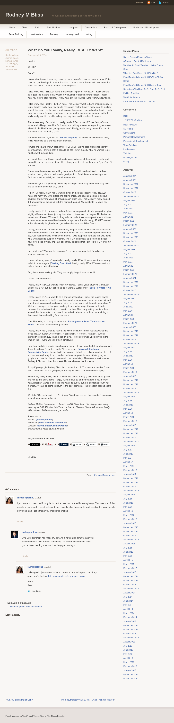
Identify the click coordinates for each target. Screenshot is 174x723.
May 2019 (128, 360)
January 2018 (129, 425)
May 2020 (128, 311)
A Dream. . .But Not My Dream (137, 61)
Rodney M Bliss (24, 15)
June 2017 (128, 454)
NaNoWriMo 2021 (133, 120)
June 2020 (128, 307)
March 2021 (128, 270)
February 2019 (130, 372)
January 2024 (129, 176)
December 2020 (130, 282)
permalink (37, 498)
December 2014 (130, 576)
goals (15, 58)
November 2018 (130, 384)
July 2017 (127, 450)
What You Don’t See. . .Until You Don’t (140, 73)
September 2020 (131, 294)
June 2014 (128, 601)
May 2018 (128, 409)
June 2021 (128, 258)
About (25, 27)
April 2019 (128, 364)
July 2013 (127, 646)
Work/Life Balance (131, 97)
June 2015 (128, 552)
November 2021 (130, 237)
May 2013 (128, 654)
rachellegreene (25, 497)
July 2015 (127, 548)
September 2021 (131, 245)
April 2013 (128, 658)
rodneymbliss (29, 532)
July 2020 (127, 302)
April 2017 (128, 462)
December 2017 (130, 429)
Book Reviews (54, 27)
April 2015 (128, 560)
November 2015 (130, 531)
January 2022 (129, 229)
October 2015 (129, 535)
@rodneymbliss (44, 419)
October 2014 (129, 584)
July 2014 (127, 597)
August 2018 (129, 396)
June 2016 (128, 503)
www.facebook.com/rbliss (52, 422)
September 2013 (131, 638)
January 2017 (129, 474)
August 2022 (129, 200)
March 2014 (128, 613)
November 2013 (130, 629)
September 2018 (131, 392)
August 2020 (129, 298)
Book (37, 27)
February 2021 (130, 274)
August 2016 (129, 495)
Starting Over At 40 (61, 263)
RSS (153, 2)
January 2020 (129, 327)
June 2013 (128, 650)
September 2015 (131, 539)
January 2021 (129, 278)
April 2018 (128, 413)
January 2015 (129, 572)
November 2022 (130, 188)
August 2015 (129, 544)
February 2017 (130, 470)
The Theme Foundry (55, 716)
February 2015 (130, 568)
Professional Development (146, 27)
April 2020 (128, 315)
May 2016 (128, 507)
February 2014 (130, 617)
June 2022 (128, 209)
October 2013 (129, 633)
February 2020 (130, 323)
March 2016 (128, 515)
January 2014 (129, 621)
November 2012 (130, 678)
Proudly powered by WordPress (18, 716)
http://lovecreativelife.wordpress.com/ (66, 576)
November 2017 (130, 433)
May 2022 (128, 213)
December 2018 (130, 380)
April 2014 (128, 609)
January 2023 (129, 180)
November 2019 (130, 335)
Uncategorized (72, 34)
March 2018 (128, 417)
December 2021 (130, 233)
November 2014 (130, 580)
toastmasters (36, 34)
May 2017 (128, 458)
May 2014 (128, 605)
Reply (20, 521)
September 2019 (131, 343)
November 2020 (130, 286)
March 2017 (128, 466)
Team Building (16, 34)
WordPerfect (11, 69)
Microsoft (9, 66)
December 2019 (130, 331)
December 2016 (130, 478)
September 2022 (131, 196)
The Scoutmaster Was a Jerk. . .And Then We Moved (87, 699)
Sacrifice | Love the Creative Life (26, 606)
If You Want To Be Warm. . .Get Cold (139, 101)
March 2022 (128, 221)
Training (54, 34)
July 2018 (127, 401)
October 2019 (129, 339)
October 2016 (129, 486)
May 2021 (128, 262)
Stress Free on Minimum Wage (137, 57)
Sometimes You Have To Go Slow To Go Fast (144, 89)
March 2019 (128, 368)
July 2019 (127, 352)
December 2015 (130, 527)
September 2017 (131, 441)
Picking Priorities (131, 93)
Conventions (91, 27)
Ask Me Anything (68, 137)
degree (8, 58)
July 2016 (127, 499)
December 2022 (130, 184)
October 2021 (129, 241)
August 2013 (129, 642)
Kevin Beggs (11, 63)
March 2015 (128, 564)
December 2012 (130, 674)
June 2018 (128, 405)
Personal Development (115, 27)
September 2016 (131, 490)
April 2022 (128, 217)
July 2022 (127, 204)
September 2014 (131, 588)
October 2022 (129, 192)
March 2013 (128, 662)
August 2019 (129, 347)
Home (12, 27)
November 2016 (130, 482)
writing (89, 34)
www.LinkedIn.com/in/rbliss (52, 425)
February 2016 (130, 519)
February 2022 (130, 225)
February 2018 (130, 421)
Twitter (165, 2)
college (15, 55)
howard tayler (11, 61)
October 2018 (129, 388)
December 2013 (130, 625)
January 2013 (129, 670)
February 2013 (130, 666)
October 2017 (129, 437)
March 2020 (128, 319)
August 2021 (129, 249)
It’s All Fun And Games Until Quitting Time (142, 85)
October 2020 (129, 290)
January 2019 (129, 376)
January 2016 (129, 523)
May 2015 (128, 556)
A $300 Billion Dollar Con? (20, 699)
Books (8, 55)
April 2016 (128, 511)
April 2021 (128, 266)
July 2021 (127, 253)
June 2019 (128, 356)
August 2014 (129, 593)
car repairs (73, 27)
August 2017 (129, 445)
